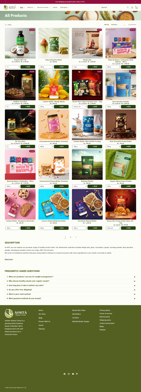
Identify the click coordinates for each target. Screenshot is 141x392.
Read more (9, 259)
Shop (40, 318)
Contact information (107, 323)
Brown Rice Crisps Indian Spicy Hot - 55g (120, 222)
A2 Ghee (75, 318)
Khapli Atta (87, 60)
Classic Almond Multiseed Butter (54, 221)
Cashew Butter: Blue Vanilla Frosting (87, 141)
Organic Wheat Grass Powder (121, 181)
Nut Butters (76, 314)
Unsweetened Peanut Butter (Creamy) (54, 181)
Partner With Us (44, 321)
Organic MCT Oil (20, 60)
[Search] (128, 7)
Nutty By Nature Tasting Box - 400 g (20, 181)
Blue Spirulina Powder (121, 102)
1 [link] (65, 237)
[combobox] (115, 7)
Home (41, 310)
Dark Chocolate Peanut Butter (121, 141)
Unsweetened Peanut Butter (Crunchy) (53, 141)
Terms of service (106, 313)
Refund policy (105, 317)
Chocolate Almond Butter (87, 221)
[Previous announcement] (5, 2)
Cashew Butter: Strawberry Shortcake (20, 221)
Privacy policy (105, 310)
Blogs (102, 326)
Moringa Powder (87, 181)
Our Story (42, 314)
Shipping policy (105, 320)
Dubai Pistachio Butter (53, 60)
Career (41, 325)
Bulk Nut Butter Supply (80, 321)
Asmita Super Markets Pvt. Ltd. (17, 387)
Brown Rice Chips (78, 310)
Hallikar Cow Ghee (20, 102)
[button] (22, 7)
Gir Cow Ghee (20, 141)
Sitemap (42, 329)
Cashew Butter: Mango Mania (54, 102)
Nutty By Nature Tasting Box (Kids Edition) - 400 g (120, 61)
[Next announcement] (135, 2)
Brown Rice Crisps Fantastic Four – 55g (87, 102)
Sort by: (106, 24)
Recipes (103, 330)
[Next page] (76, 237)
